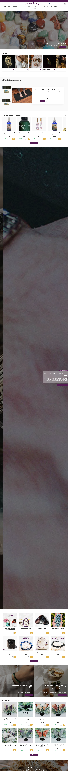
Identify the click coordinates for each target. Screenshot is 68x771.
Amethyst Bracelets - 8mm (26, 628)
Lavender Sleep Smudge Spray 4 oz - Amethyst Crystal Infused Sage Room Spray (54, 133)
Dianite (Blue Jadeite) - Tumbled (58, 628)
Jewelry (29, 6)
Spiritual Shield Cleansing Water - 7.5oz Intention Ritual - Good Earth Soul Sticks (39, 133)
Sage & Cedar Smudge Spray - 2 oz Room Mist (24, 133)
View (42, 100)
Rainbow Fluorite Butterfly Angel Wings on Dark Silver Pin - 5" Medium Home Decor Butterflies (26, 744)
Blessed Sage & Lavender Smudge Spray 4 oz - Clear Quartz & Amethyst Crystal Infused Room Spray (9, 133)
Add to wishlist (50, 100)
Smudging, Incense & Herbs (56, 6)
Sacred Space (45, 6)
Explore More (33, 754)
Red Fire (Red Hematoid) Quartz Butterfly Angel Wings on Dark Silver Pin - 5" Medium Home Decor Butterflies (42, 745)
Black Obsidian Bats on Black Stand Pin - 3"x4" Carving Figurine (25, 718)
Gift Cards (34, 8)
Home (5, 6)
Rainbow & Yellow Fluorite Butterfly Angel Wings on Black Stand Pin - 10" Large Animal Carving (9, 719)
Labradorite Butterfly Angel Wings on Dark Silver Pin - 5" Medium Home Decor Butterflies (58, 744)
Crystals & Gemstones (12, 6)
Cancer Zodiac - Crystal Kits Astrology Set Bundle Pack (10, 629)
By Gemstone (22, 6)
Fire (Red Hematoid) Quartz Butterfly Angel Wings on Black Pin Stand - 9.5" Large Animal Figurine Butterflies (42, 719)
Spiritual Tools (37, 6)
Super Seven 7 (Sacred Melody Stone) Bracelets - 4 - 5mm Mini (42, 652)
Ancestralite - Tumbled (42, 628)
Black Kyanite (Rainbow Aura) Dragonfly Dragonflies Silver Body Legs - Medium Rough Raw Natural (9, 744)
